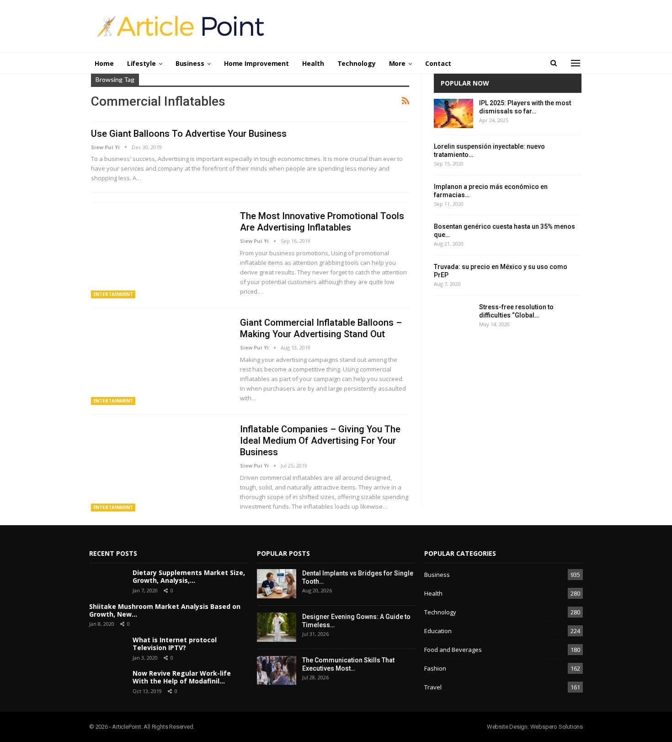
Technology (356, 63)
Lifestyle (141, 63)
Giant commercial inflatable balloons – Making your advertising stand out (321, 328)
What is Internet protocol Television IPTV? (175, 643)
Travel (433, 687)
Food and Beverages (453, 649)
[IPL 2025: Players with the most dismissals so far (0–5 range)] (453, 113)
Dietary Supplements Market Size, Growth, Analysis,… (189, 576)
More (397, 63)
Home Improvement (256, 63)
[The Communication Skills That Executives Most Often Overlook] (276, 670)
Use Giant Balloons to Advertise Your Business (189, 133)
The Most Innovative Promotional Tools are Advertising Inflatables (322, 221)
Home (104, 63)
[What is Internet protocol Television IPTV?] (107, 649)
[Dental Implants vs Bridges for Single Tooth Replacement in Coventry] (276, 583)
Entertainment (113, 294)
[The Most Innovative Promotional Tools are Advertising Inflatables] (159, 254)
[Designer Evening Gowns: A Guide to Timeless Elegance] (276, 627)
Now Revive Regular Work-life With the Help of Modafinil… (182, 677)
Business (190, 63)
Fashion (435, 668)
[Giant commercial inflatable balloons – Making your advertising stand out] (159, 361)
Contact (438, 63)
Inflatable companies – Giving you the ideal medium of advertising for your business (320, 440)
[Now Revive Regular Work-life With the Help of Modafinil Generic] (107, 682)
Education (438, 631)
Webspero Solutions (556, 726)
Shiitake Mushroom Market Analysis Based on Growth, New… (164, 610)
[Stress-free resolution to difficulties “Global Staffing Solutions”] (453, 317)
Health (313, 63)
